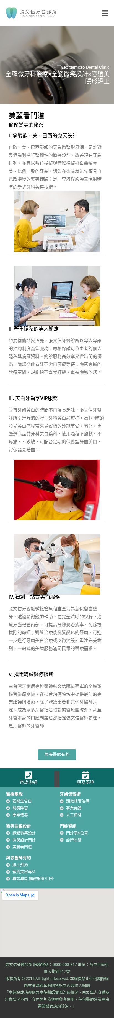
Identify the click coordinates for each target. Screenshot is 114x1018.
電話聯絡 (28, 782)
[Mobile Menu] (105, 13)
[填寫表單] (85, 775)
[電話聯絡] (28, 775)
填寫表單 (85, 782)
